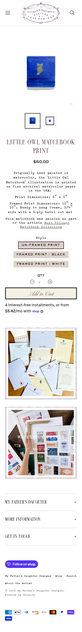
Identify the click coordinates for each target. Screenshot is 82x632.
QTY (41, 275)
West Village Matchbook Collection (44, 225)
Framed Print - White (41, 263)
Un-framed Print (41, 245)
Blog (58, 575)
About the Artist (18, 583)
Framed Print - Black (41, 254)
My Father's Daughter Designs (28, 575)
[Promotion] (41, 363)
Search (71, 575)
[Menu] (7, 12)
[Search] (72, 12)
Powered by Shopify (20, 594)
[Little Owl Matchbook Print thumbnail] (32, 121)
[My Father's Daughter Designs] (41, 13)
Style (41, 238)
